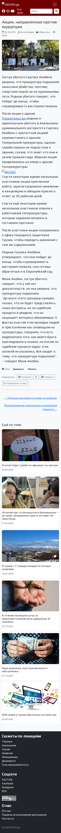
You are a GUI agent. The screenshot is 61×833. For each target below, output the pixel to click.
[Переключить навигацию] (54, 4)
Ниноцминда (10, 757)
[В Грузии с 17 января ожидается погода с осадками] (30, 546)
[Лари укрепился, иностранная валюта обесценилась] (30, 648)
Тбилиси (31, 369)
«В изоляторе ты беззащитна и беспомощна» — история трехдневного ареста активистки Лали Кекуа (30, 515)
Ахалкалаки (9, 745)
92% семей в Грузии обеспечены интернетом (29, 714)
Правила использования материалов (24, 814)
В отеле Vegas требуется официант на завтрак (30, 465)
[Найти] (56, 11)
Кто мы (6, 810)
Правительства (14, 118)
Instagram (8, 787)
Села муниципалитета (15, 764)
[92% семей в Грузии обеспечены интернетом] (30, 697)
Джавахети (8, 760)
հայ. (19, 9)
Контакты (8, 818)
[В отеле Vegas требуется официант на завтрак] (30, 445)
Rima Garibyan (27, 32)
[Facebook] (3, 11)
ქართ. (20, 12)
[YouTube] (12, 11)
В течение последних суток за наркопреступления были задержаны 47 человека (26, 618)
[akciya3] (9, 171)
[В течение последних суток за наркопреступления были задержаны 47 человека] (30, 596)
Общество (44, 32)
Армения (7, 753)
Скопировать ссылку (16, 383)
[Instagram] (8, 11)
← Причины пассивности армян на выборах (30, 398)
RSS (4, 791)
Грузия (6, 749)
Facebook (25, 377)
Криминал (18, 369)
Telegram (49, 377)
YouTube (7, 779)
